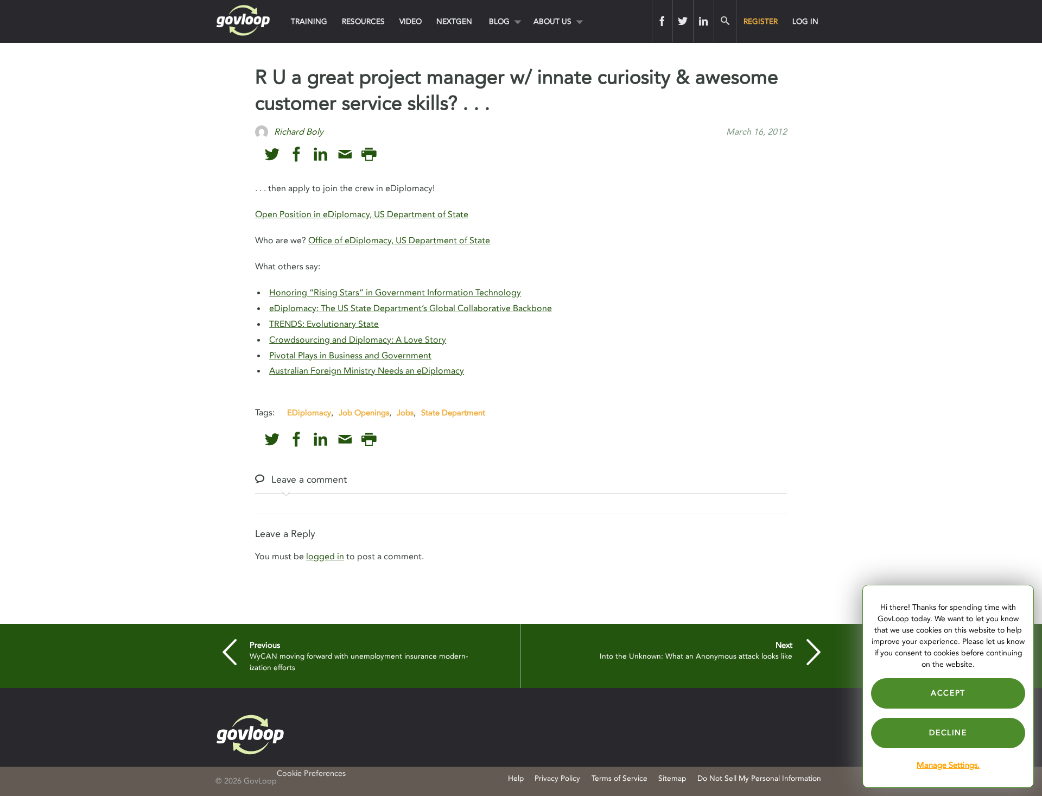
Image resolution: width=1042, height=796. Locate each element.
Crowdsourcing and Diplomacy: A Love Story (357, 340)
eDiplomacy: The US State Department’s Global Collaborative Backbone (410, 308)
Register (761, 21)
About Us (552, 21)
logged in (325, 557)
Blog (499, 21)
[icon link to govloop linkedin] (320, 154)
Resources (363, 21)
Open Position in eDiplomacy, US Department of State (361, 214)
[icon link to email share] (345, 154)
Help (516, 778)
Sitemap (672, 778)
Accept (948, 693)
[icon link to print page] (368, 154)
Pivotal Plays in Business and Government (350, 356)
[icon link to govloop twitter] (272, 154)
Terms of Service (619, 778)
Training (309, 21)
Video (410, 21)
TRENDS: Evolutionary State (324, 324)
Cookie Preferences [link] (311, 773)
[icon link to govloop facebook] (296, 154)
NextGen (454, 21)
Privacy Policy (557, 778)
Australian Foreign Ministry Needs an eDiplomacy (366, 371)
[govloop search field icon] (725, 21)
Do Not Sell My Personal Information (759, 778)
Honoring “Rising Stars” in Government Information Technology (395, 293)
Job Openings (364, 412)
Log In (805, 21)
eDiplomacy (309, 412)
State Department (453, 412)
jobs (405, 412)
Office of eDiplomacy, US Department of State (399, 241)
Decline (948, 733)
